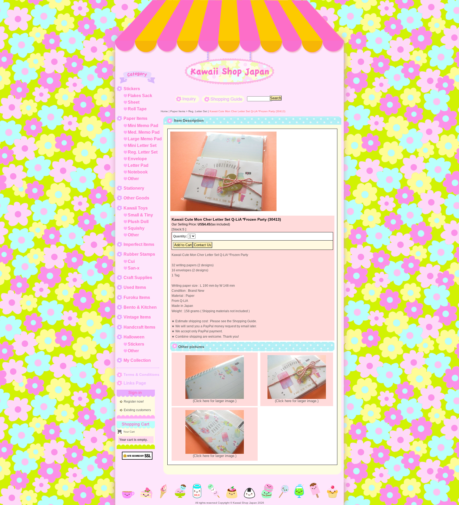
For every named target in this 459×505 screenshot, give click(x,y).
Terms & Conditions (141, 374)
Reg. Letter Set (143, 152)
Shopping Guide (223, 99)
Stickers (132, 88)
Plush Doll (138, 221)
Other (133, 178)
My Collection (137, 360)
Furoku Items (137, 297)
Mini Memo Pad (143, 125)
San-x (133, 268)
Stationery (134, 188)
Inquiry (187, 99)
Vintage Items (137, 317)
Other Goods (136, 198)
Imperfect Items (139, 244)
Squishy (136, 228)
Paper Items (135, 118)
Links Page (135, 383)
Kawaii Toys (136, 208)
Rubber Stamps (139, 254)
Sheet (133, 102)
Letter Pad (138, 165)
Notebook (138, 172)
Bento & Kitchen (140, 307)
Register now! (134, 401)
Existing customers (137, 410)
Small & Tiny (140, 215)
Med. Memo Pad (144, 132)
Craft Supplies (138, 277)
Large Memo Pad (145, 139)
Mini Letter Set (142, 145)
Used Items (135, 287)
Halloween (134, 337)
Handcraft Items (139, 327)
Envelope (137, 158)
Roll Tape (137, 109)
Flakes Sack (140, 95)
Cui (131, 261)
